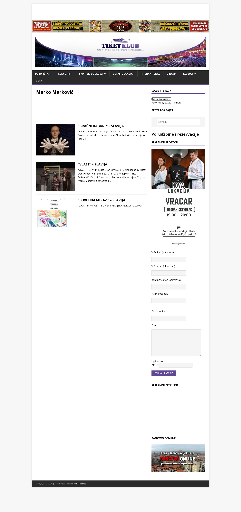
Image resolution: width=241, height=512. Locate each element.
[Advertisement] (120, 11)
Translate (176, 102)
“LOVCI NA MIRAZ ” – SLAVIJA (101, 200)
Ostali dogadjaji (123, 73)
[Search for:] (178, 122)
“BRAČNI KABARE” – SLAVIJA (101, 126)
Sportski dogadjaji (91, 73)
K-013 (38, 80)
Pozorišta (42, 73)
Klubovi (188, 73)
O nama (171, 73)
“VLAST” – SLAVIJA (92, 164)
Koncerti (64, 73)
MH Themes (80, 483)
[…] (84, 138)
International (150, 73)
